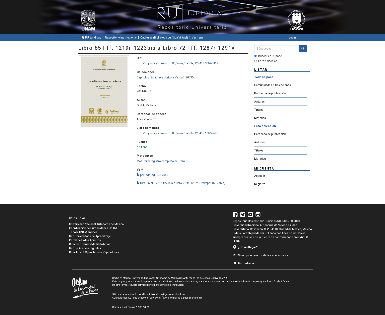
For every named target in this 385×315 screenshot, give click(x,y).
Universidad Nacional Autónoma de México (96, 224)
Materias (260, 118)
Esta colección (267, 61)
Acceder (259, 175)
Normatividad (246, 263)
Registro (259, 184)
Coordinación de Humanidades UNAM (93, 228)
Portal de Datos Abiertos (85, 240)
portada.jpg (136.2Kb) (154, 175)
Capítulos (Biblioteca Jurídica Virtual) (164, 37)
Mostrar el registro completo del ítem (161, 161)
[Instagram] (257, 214)
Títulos (258, 109)
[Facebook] (235, 214)
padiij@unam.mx (192, 297)
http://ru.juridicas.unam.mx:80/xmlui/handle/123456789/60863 (177, 63)
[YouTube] (250, 214)
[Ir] (303, 48)
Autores (259, 101)
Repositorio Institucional (121, 37)
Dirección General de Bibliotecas (89, 244)
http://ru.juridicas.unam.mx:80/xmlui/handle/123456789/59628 (177, 133)
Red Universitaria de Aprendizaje (90, 236)
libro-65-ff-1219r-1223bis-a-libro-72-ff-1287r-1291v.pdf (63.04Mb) (182, 183)
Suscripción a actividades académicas (263, 255)
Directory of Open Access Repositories (94, 252)
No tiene (142, 147)
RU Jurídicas (93, 37)
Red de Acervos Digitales (85, 248)
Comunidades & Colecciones (272, 85)
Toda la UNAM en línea (83, 232)
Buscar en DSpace (270, 56)
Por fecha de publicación (270, 93)
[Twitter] (242, 214)
